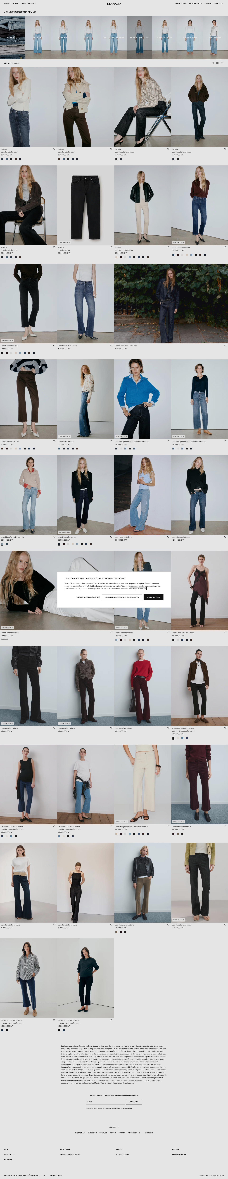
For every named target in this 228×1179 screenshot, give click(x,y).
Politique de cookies (138, 589)
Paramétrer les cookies (88, 597)
